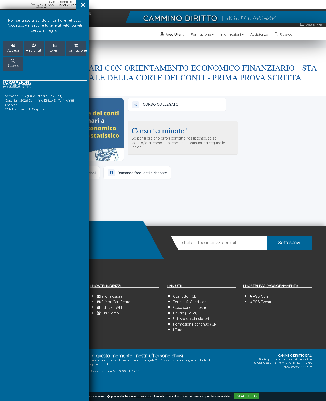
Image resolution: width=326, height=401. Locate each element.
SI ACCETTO (247, 396)
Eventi (55, 50)
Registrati (34, 50)
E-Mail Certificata (115, 302)
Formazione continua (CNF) (196, 324)
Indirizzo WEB (112, 307)
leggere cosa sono (138, 396)
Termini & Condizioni (190, 302)
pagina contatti (195, 360)
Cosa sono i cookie (189, 307)
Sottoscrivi (289, 242)
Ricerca (13, 65)
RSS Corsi (260, 296)
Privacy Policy (185, 313)
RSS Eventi (261, 302)
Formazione (76, 50)
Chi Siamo (110, 313)
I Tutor (178, 330)
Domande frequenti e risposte (142, 173)
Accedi (13, 50)
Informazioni (111, 296)
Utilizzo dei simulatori (191, 318)
